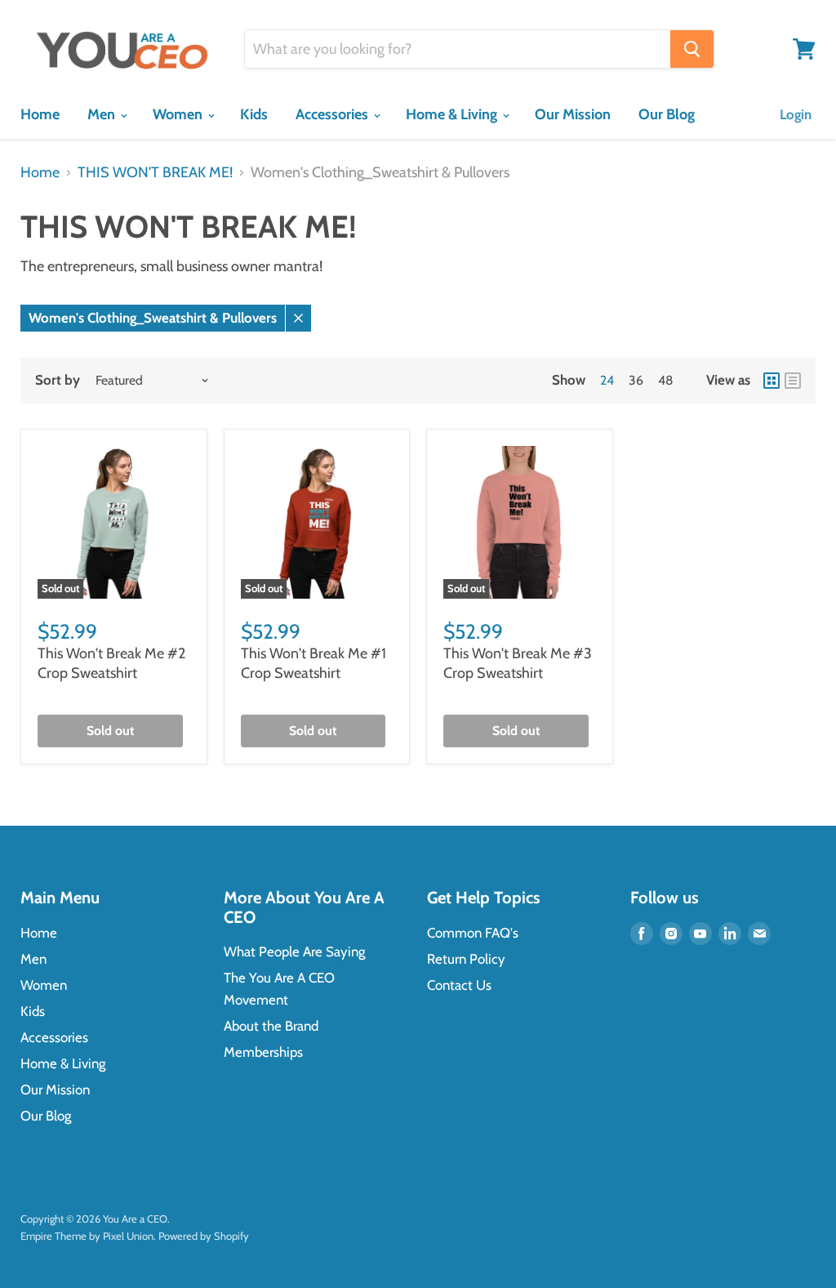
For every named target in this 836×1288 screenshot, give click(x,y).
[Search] (692, 49)
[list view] (793, 380)
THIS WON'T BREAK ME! (155, 172)
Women (179, 114)
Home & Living (453, 114)
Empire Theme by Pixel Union (86, 1235)
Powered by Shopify (203, 1235)
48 (666, 380)
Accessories (333, 114)
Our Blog (666, 114)
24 (607, 380)
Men (102, 114)
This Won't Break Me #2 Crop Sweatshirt (111, 663)
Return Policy (466, 959)
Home (40, 114)
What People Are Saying (294, 951)
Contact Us (459, 985)
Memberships (263, 1052)
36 (636, 380)
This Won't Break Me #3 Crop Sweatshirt (517, 663)
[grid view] (771, 380)
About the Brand (271, 1026)
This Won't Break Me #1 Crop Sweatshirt (313, 663)
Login (796, 114)
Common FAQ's (472, 933)
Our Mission (573, 114)
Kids (254, 114)
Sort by (57, 380)
